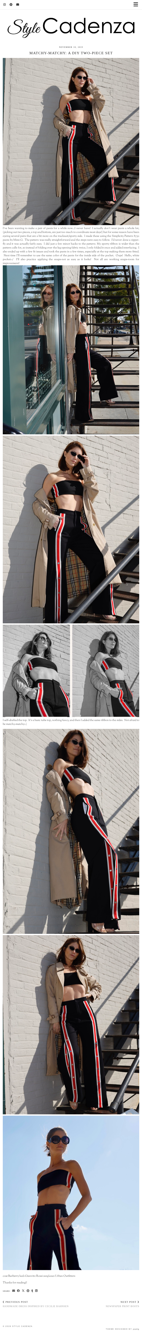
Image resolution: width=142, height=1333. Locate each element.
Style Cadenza (22, 1326)
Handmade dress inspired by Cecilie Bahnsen (36, 1304)
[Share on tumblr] (32, 1290)
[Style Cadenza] (71, 19)
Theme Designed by (122, 1329)
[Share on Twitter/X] (23, 1290)
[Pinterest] (11, 4)
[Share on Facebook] (18, 1290)
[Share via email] (13, 1290)
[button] (137, 5)
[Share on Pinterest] (28, 1290)
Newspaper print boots (122, 1304)
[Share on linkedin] (36, 1290)
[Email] (17, 4)
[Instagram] (4, 4)
